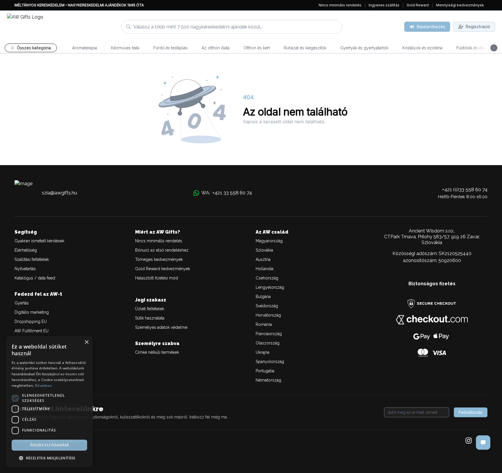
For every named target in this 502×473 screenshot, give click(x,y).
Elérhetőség (26, 250)
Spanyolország (270, 361)
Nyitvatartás (25, 268)
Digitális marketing (32, 312)
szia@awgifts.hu (59, 193)
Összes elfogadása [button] (49, 445)
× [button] (86, 342)
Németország (268, 380)
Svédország (267, 306)
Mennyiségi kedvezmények (460, 5)
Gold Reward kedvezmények (162, 268)
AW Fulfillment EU (32, 330)
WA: (226, 193)
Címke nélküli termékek (157, 352)
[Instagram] (468, 441)
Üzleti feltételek (149, 308)
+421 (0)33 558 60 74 (464, 189)
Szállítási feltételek (32, 259)
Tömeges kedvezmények (159, 259)
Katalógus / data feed (35, 278)
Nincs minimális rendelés (340, 5)
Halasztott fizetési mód (156, 278)
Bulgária (263, 296)
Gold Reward (418, 5)
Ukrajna (262, 352)
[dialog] (49, 401)
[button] (49, 457)
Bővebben (43, 385)
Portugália (265, 371)
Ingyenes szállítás (384, 5)
